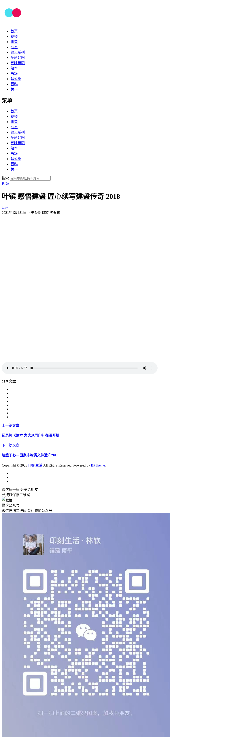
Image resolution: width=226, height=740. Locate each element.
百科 (14, 84)
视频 (14, 36)
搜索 (5, 178)
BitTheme (98, 465)
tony (5, 207)
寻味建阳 (18, 63)
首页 (14, 31)
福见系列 (18, 52)
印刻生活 (35, 465)
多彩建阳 (18, 57)
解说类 (16, 79)
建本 (14, 68)
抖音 (14, 42)
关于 (14, 89)
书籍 (14, 73)
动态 (14, 47)
